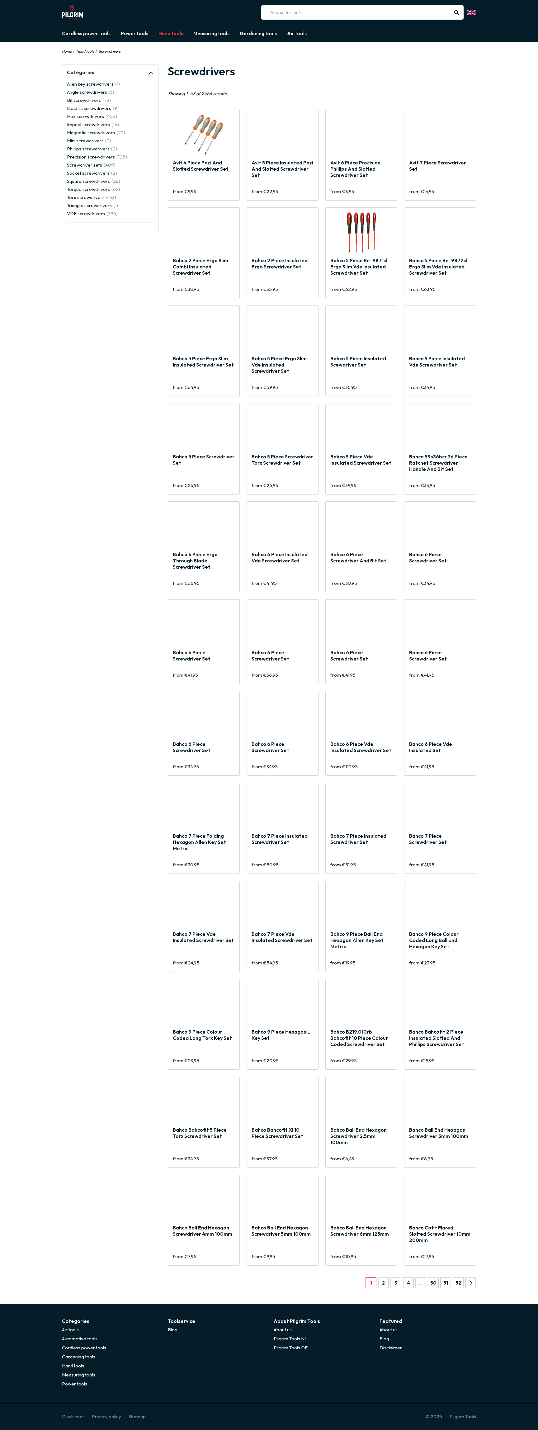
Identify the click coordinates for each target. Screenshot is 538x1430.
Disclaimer (391, 1348)
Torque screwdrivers (93, 189)
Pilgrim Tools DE (291, 1348)
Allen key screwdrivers (93, 84)
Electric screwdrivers (93, 108)
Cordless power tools (86, 33)
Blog (172, 1330)
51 (445, 1283)
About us (283, 1330)
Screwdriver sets (91, 165)
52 (458, 1283)
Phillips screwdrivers (92, 149)
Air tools (297, 33)
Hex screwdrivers (92, 116)
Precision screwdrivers (97, 157)
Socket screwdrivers (92, 173)
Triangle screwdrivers (92, 205)
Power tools (134, 33)
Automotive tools (79, 1339)
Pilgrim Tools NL (290, 1339)
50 (433, 1283)
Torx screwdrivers (91, 197)
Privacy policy (106, 1416)
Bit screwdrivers (89, 100)
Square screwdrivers (93, 181)
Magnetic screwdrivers (96, 132)
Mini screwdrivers (89, 141)
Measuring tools (211, 33)
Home (67, 51)
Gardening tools (258, 33)
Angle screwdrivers (90, 92)
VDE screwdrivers (92, 213)
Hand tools (170, 33)
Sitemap (137, 1416)
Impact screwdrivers (93, 124)
